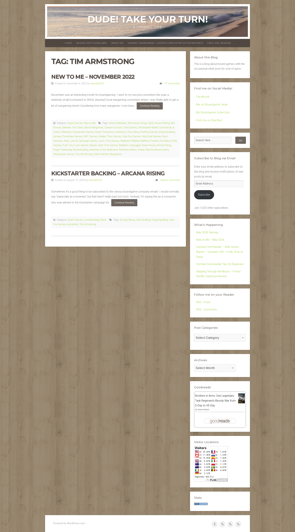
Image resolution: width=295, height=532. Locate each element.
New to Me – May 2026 (210, 239)
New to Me (90, 123)
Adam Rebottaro (118, 123)
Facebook (202, 96)
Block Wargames (94, 127)
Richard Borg (164, 145)
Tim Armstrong (83, 154)
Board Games (75, 123)
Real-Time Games (108, 145)
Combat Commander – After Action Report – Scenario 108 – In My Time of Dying (219, 251)
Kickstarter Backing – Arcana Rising (108, 173)
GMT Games (90, 136)
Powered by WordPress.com (69, 523)
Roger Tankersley (62, 149)
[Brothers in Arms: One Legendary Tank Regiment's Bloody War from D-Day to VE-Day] (241, 402)
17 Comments (172, 83)
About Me (117, 43)
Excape (57, 136)
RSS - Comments (206, 309)
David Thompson (104, 132)
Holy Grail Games (151, 136)
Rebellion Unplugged (130, 145)
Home (68, 43)
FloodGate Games (72, 136)
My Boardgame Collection (213, 112)
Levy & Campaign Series (84, 140)
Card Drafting (143, 219)
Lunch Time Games (108, 140)
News (103, 219)
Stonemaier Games (63, 154)
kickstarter (72, 224)
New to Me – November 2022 (93, 76)
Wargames (116, 154)
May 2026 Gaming (207, 232)
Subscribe (204, 194)
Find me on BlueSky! (209, 120)
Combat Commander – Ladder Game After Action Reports (165, 43)
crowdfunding (91, 219)
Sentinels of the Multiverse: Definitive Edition (113, 149)
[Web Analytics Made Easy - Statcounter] (201, 504)
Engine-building (167, 132)
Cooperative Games (83, 132)
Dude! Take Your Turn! (147, 19)
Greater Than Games (109, 136)
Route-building (80, 149)
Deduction (120, 132)
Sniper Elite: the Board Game (153, 149)
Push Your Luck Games (75, 145)
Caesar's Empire (113, 127)
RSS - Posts (203, 302)
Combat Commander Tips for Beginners (220, 264)
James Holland (203, 409)
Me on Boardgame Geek (212, 104)
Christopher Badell (148, 127)
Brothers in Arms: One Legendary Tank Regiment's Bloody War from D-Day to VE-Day (215, 400)
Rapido (93, 145)
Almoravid (133, 123)
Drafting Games (149, 132)
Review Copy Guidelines (91, 43)
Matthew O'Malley (130, 140)
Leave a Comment (170, 180)
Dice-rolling (133, 132)
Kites (66, 140)
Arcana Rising (162, 123)
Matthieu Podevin (150, 140)
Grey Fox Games (131, 136)
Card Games (130, 127)
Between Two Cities (72, 127)
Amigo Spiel (146, 123)
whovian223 (97, 83)
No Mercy (165, 140)
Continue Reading (151, 106)
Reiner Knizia (149, 145)
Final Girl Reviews (219, 43)
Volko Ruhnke (100, 154)
